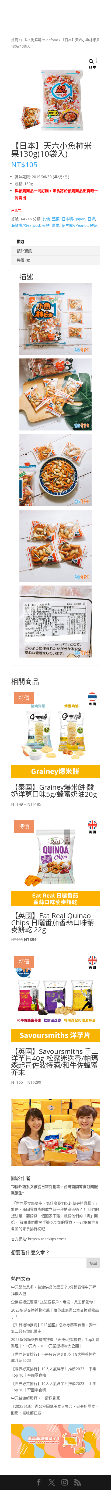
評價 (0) (23, 260)
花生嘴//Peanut (74, 225)
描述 (20, 241)
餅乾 (94, 225)
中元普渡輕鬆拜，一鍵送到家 (35, 1398)
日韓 (91, 218)
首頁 (14, 39)
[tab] (55, 241)
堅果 (56, 218)
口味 (24, 39)
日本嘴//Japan (73, 218)
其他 (46, 218)
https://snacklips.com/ (47, 1238)
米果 (55, 225)
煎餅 (46, 225)
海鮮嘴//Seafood (44, 39)
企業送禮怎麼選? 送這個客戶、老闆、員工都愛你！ (54, 1301)
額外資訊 (24, 250)
